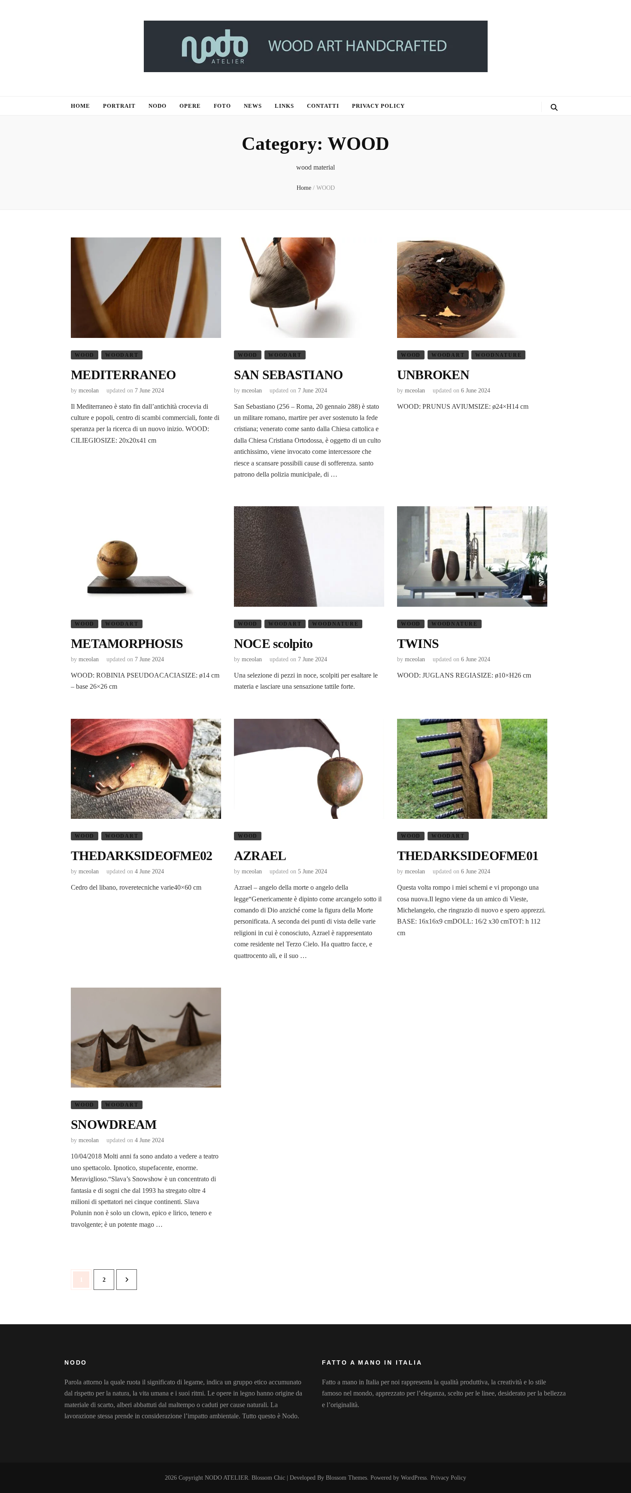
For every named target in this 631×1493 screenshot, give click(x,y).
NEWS (253, 106)
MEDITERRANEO (123, 375)
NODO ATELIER (226, 1478)
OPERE (190, 106)
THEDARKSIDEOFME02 (141, 855)
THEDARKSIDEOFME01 (467, 855)
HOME (80, 106)
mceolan (89, 390)
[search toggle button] (554, 107)
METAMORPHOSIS (127, 643)
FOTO (222, 106)
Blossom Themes (346, 1478)
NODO (158, 106)
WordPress (414, 1478)
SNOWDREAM (113, 1124)
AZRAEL (260, 855)
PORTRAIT (119, 106)
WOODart (122, 355)
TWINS (418, 643)
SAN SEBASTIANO (288, 375)
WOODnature (498, 355)
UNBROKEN (433, 375)
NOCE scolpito (273, 643)
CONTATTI (323, 106)
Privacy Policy (378, 106)
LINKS (284, 106)
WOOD (84, 355)
